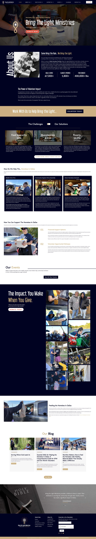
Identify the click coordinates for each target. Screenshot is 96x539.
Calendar (68, 2)
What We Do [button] (38, 2)
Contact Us (77, 2)
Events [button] (59, 2)
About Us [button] (27, 2)
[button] (44, 497)
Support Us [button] (49, 2)
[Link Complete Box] (22, 455)
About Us (50, 517)
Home (20, 2)
